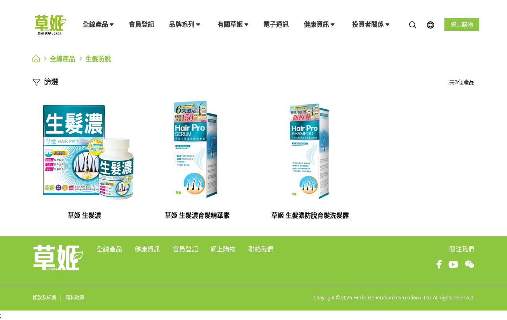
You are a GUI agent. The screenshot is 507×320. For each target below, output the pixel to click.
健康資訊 (317, 24)
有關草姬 (230, 24)
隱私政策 (74, 297)
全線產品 (96, 24)
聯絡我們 (261, 249)
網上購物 (462, 24)
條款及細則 (44, 297)
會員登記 (141, 24)
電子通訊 (276, 24)
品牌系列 (182, 24)
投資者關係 (368, 24)
